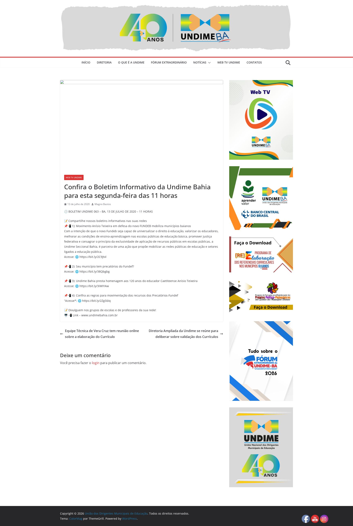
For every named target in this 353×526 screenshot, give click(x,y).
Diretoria (104, 62)
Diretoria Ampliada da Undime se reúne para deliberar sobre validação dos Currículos (183, 334)
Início (86, 62)
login (95, 363)
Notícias (199, 62)
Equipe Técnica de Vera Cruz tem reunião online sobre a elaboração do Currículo (102, 334)
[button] (208, 63)
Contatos (254, 62)
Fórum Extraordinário (169, 62)
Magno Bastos (103, 204)
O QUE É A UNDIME (131, 62)
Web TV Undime (228, 62)
